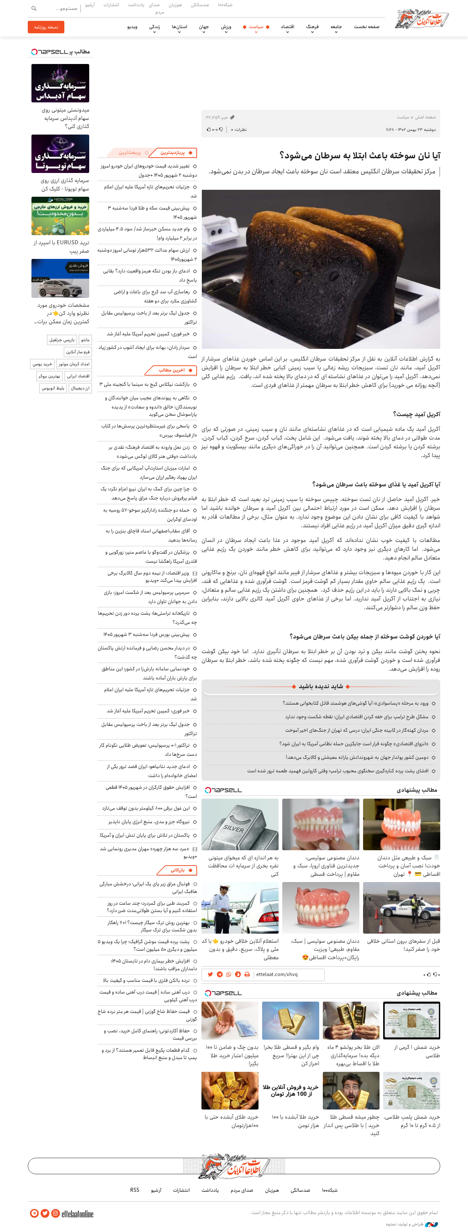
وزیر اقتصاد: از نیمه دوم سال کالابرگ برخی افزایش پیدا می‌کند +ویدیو (152, 576)
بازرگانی (178, 870)
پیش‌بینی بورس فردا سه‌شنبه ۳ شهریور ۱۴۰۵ (146, 634)
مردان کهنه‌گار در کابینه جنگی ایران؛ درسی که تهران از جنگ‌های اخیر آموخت (357, 730)
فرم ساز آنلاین (78, 351)
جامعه (336, 26)
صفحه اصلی (425, 117)
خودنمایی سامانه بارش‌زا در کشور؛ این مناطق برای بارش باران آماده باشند (149, 673)
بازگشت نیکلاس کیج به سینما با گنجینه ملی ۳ (144, 384)
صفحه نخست (367, 26)
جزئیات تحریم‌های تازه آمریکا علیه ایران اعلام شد (150, 694)
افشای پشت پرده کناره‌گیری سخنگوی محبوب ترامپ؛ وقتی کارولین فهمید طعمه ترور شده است (338, 771)
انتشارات (111, 4)
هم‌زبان (175, 4)
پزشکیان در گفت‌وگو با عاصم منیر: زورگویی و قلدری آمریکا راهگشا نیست (151, 556)
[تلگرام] (34, 1213)
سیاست (256, 26)
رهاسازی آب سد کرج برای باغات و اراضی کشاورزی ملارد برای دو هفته (155, 296)
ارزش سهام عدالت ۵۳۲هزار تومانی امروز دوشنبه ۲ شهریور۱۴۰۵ (147, 254)
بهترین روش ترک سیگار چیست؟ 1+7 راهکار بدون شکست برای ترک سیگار (152, 926)
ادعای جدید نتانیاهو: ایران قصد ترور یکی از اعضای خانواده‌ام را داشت (152, 771)
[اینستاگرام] (55, 1213)
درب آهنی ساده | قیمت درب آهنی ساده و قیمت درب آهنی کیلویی (148, 995)
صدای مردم (156, 8)
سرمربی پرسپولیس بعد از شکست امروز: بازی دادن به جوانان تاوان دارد (150, 597)
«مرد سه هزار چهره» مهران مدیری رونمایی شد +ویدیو (148, 852)
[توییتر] (45, 1213)
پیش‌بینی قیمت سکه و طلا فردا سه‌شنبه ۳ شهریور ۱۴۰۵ (152, 212)
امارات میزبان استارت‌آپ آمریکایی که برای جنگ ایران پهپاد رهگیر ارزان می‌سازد (149, 472)
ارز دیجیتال (80, 388)
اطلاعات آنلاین (422, 18)
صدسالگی (200, 4)
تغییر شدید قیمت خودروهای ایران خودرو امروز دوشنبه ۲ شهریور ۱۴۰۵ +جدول (149, 170)
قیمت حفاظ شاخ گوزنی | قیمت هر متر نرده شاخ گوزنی (147, 1015)
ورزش (226, 26)
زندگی (154, 26)
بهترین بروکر (49, 376)
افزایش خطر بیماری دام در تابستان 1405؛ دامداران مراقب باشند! (154, 964)
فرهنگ (312, 26)
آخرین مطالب (172, 370)
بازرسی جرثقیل (62, 339)
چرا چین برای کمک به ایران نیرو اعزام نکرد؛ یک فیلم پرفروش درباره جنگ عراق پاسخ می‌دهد (149, 493)
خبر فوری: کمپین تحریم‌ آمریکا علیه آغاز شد (148, 334)
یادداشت (136, 4)
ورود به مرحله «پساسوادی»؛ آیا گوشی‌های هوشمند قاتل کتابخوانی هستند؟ (356, 703)
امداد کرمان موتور (74, 364)
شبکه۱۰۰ (225, 4)
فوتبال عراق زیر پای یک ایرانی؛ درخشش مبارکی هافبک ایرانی (148, 887)
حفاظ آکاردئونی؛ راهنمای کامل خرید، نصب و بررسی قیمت (150, 1034)
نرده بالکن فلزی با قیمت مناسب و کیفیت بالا (146, 980)
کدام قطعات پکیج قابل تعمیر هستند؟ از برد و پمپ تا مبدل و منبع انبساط (149, 1054)
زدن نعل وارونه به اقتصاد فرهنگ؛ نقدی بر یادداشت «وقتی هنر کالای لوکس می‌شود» (153, 451)
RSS (134, 1190)
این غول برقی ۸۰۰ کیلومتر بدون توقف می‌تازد (146, 808)
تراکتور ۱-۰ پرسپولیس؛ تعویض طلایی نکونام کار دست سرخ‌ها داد (148, 749)
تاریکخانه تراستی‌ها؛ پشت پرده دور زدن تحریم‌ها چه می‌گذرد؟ (147, 617)
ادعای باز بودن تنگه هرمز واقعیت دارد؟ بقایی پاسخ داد (150, 275)
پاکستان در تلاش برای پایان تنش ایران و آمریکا (145, 835)
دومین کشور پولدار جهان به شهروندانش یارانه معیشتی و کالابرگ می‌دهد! (357, 757)
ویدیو (132, 26)
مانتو (85, 339)
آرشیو (90, 4)
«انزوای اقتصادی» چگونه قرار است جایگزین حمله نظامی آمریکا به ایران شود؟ (354, 744)
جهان (204, 26)
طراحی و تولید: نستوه (405, 1224)
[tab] (176, 153)
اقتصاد (287, 26)
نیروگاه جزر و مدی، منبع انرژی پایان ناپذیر (149, 822)
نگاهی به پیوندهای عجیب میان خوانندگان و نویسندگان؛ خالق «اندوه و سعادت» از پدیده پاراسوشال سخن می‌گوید (151, 406)
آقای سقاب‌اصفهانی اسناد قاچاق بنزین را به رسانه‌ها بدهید (151, 535)
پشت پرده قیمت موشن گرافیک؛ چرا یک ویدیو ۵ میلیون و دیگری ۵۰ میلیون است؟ (147, 945)
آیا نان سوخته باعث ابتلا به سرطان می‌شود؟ (359, 156)
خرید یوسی (42, 364)
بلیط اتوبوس (53, 388)
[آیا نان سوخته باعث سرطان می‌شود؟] (321, 268)
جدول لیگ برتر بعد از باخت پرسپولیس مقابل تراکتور (149, 317)
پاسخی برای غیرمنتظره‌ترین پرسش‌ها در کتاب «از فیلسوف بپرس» (149, 430)
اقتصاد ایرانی (78, 376)
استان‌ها (179, 26)
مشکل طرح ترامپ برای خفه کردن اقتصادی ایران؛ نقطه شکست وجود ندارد (357, 717)
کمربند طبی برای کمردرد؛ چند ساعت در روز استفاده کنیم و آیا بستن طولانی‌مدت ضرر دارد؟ (152, 907)
